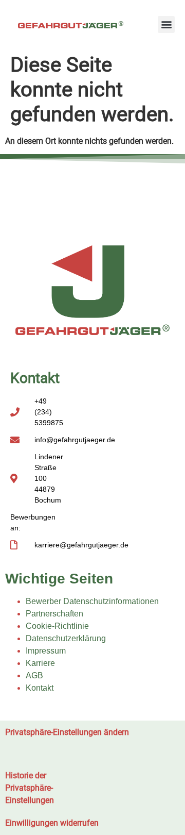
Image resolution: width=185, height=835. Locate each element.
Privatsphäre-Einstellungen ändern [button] (67, 732)
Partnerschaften (54, 613)
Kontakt (39, 687)
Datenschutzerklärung (66, 638)
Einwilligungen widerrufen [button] (52, 823)
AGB (34, 675)
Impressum (46, 650)
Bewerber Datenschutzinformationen (92, 601)
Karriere (40, 663)
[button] (166, 24)
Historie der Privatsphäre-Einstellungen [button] (29, 788)
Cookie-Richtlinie (57, 626)
